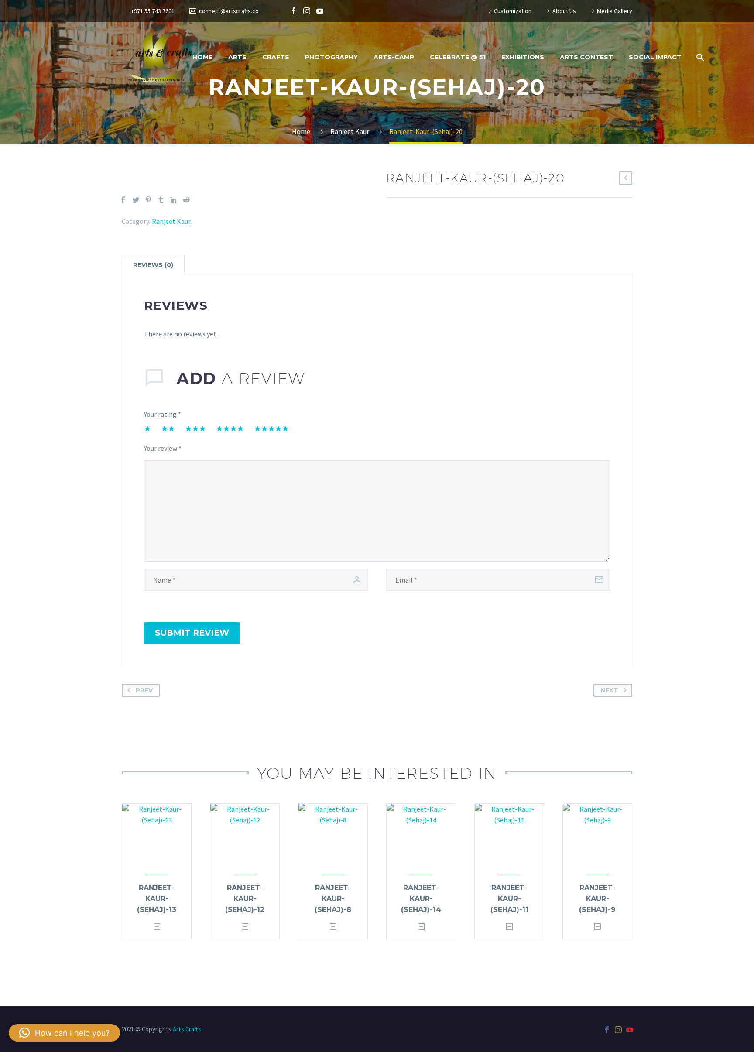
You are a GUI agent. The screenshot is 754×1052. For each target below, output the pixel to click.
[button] (64, 1033)
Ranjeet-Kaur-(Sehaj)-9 (597, 899)
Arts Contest (586, 57)
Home (202, 57)
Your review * (163, 448)
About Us (564, 11)
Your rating (162, 414)
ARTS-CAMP (394, 57)
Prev (144, 690)
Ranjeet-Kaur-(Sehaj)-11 (509, 899)
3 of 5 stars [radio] (195, 428)
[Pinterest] (148, 199)
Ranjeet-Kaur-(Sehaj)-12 (244, 899)
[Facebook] (293, 10)
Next (609, 690)
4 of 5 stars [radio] (230, 428)
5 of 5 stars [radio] (271, 428)
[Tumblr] (161, 199)
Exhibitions (522, 57)
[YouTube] (319, 10)
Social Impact (655, 57)
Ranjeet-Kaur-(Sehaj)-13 (156, 899)
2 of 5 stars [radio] (168, 428)
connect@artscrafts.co (229, 11)
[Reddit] (186, 199)
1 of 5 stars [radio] (147, 428)
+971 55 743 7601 (153, 11)
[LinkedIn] (173, 199)
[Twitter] (135, 199)
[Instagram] (306, 10)
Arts (237, 57)
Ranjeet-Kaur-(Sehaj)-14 (421, 899)
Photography (331, 57)
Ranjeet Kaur (171, 221)
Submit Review (192, 633)
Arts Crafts (187, 1029)
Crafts (275, 57)
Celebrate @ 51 (458, 57)
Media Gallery (614, 11)
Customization (512, 11)
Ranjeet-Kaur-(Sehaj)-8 (333, 899)
